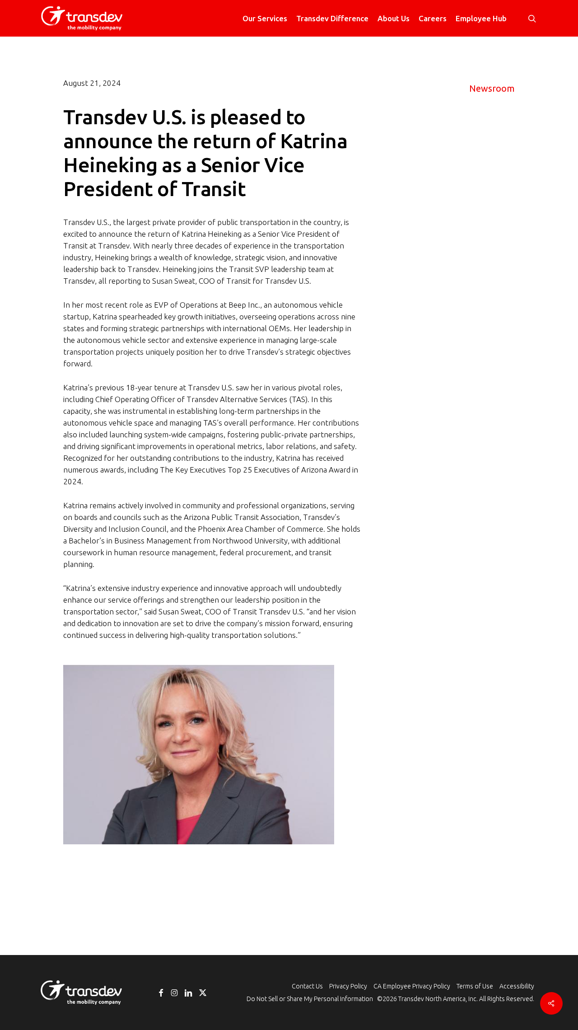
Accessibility (516, 986)
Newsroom (492, 88)
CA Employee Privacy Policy (411, 986)
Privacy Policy (348, 986)
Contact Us (307, 986)
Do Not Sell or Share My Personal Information (310, 998)
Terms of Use (475, 986)
